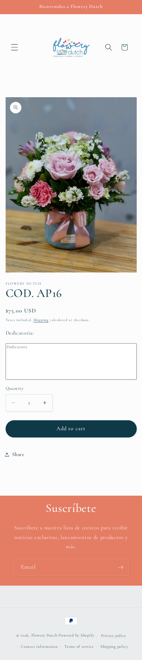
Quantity (15, 388)
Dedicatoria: (20, 333)
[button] (14, 47)
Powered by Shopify (76, 635)
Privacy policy (113, 635)
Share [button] (18, 454)
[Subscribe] (120, 567)
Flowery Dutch (44, 635)
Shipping (41, 320)
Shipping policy (114, 646)
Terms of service (78, 646)
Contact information (39, 646)
